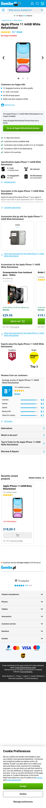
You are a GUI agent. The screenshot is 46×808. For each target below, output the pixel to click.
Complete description (12, 208)
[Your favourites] (37, 4)
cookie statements (14, 780)
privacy (39, 778)
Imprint (25, 676)
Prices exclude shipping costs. (25, 668)
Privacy (18, 676)
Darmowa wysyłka (16, 541)
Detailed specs (9, 182)
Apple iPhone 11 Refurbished (12, 20)
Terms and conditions (15, 678)
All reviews (8, 421)
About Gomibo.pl (8, 676)
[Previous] (3, 57)
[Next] (42, 57)
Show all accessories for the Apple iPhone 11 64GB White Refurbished (24, 255)
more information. (26, 672)
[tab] (18, 78)
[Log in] (32, 4)
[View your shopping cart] (42, 4)
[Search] (42, 10)
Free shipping (14, 327)
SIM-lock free (10, 105)
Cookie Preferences (37, 676)
